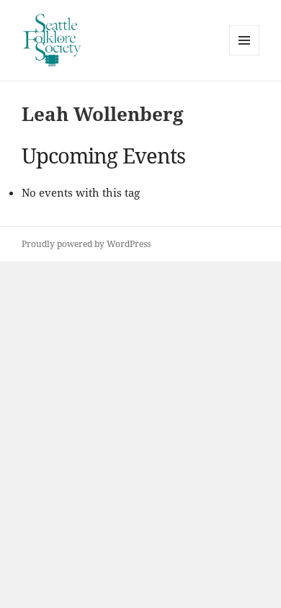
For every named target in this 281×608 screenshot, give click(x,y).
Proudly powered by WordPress (86, 244)
